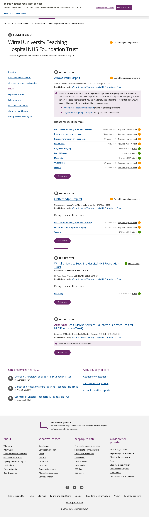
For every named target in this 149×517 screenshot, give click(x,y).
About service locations (95, 376)
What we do (8, 450)
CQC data (78, 469)
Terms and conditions (60, 495)
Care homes (44, 446)
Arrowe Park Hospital (67, 78)
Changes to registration (120, 465)
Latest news (79, 457)
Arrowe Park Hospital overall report (79, 107)
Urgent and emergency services (68, 134)
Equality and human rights (14, 461)
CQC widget (79, 473)
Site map (41, 495)
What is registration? (119, 449)
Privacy (116, 495)
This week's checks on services (87, 446)
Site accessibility (16, 495)
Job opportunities (74, 502)
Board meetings (10, 473)
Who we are (8, 446)
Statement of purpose (119, 468)
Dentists (42, 457)
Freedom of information (98, 495)
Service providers (46, 476)
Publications (8, 465)
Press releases (80, 461)
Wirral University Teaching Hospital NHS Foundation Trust (59, 23)
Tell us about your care (61, 422)
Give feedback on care (12, 457)
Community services (47, 469)
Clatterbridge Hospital (68, 199)
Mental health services (48, 473)
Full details (62, 176)
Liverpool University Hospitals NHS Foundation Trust (42, 376)
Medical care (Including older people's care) (73, 129)
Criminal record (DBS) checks (122, 476)
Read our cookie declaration (15, 13)
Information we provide (95, 383)
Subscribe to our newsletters (86, 450)
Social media (79, 465)
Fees (112, 461)
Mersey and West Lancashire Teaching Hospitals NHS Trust (46, 386)
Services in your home (48, 450)
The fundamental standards (15, 453)
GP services (44, 461)
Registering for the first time (122, 453)
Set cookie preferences (105, 8)
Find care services (22, 23)
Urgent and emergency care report (78, 112)
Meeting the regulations (120, 457)
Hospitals (43, 465)
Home (7, 23)
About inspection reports (96, 390)
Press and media (10, 469)
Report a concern (132, 495)
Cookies (78, 495)
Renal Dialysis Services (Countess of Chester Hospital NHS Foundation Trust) (93, 326)
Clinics (41, 453)
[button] (125, 42)
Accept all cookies (123, 8)
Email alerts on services (84, 453)
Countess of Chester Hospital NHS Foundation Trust (42, 396)
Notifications (115, 472)
